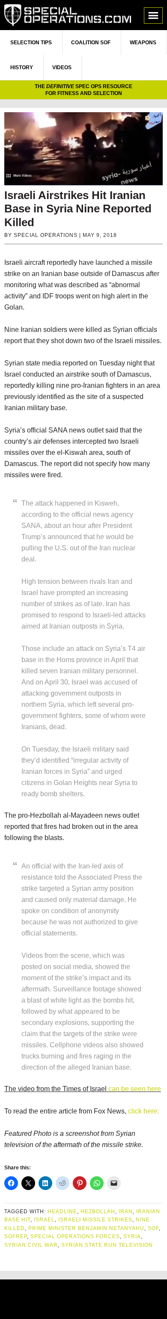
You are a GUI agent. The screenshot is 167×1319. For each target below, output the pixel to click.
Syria (132, 1236)
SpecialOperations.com (67, 15)
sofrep (15, 1236)
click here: (143, 1111)
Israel (44, 1220)
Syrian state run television (107, 1245)
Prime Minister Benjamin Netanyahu (86, 1228)
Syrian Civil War (31, 1245)
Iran (126, 1212)
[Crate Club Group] (83, 1300)
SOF (153, 1228)
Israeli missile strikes (95, 1220)
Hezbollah (98, 1212)
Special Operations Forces (75, 1236)
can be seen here (134, 1088)
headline (62, 1212)
